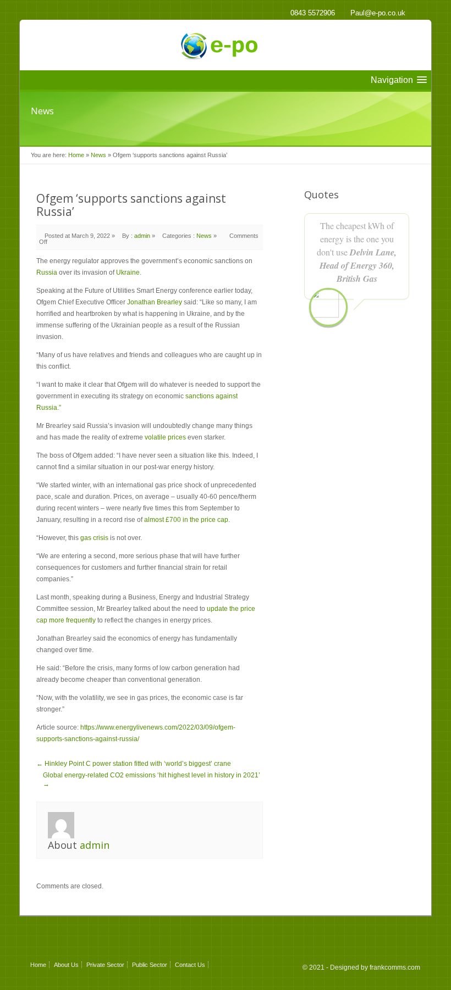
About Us (66, 964)
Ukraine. (128, 272)
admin (142, 235)
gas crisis (94, 538)
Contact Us (190, 964)
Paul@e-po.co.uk (377, 13)
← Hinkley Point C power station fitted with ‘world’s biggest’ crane (133, 763)
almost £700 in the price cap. (187, 520)
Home (76, 155)
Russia (46, 272)
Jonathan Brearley (154, 302)
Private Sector (105, 964)
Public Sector (149, 964)
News (98, 155)
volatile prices (165, 437)
